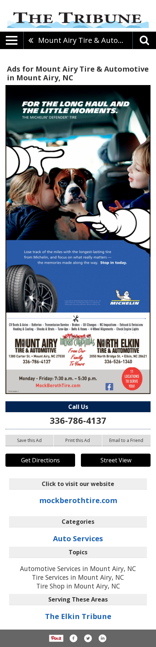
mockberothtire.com (78, 500)
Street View (115, 460)
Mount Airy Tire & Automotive (85, 40)
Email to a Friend (126, 440)
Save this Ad (29, 440)
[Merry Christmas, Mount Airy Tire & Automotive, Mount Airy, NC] (78, 239)
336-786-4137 (78, 420)
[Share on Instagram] (102, 638)
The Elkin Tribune (78, 616)
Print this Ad (77, 440)
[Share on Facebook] (73, 638)
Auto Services (78, 538)
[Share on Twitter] (88, 638)
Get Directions (40, 460)
